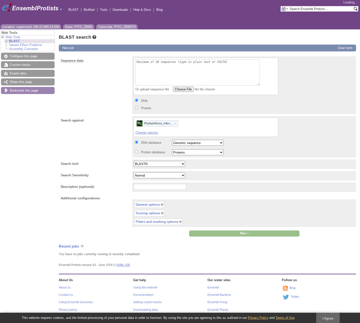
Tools (104, 10)
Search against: (72, 120)
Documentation (143, 294)
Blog (159, 10)
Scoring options (148, 213)
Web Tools (13, 37)
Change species (146, 132)
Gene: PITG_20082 (78, 27)
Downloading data (145, 309)
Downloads (120, 10)
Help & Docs (142, 10)
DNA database (151, 142)
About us (65, 287)
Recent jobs (69, 246)
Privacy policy (68, 309)
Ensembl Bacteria (219, 294)
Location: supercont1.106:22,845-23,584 (30, 27)
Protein (146, 108)
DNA (144, 101)
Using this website (145, 287)
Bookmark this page (24, 90)
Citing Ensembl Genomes (76, 302)
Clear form (345, 48)
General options (148, 204)
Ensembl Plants (217, 309)
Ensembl (213, 287)
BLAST (73, 10)
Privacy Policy (258, 318)
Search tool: (70, 164)
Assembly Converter (23, 49)
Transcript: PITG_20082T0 (117, 27)
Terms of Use (285, 318)
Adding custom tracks (147, 302)
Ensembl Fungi (217, 302)
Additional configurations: (80, 198)
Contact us (66, 294)
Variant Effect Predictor (25, 45)
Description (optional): (78, 187)
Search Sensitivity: (75, 175)
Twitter (295, 296)
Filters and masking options (157, 222)
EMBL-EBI (123, 264)
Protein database (153, 152)
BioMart (89, 10)
